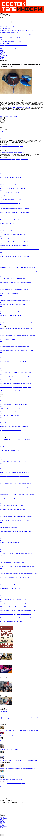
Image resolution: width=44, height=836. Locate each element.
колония (17, 116)
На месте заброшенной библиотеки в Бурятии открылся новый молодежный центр (15, 138)
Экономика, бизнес (3, 818)
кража (15, 116)
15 (31, 718)
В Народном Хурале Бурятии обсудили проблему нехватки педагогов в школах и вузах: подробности (19, 730)
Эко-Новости (2, 821)
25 (8, 721)
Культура (2, 54)
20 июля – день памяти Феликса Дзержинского (9, 740)
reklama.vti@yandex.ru (21, 783)
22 (31, 719)
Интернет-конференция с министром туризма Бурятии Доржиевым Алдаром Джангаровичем (17, 768)
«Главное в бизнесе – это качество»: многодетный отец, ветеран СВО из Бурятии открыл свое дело (18, 760)
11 (8, 718)
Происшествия (3, 57)
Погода (1, 827)
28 (25, 721)
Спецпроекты (2, 58)
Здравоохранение (3, 55)
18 (8, 719)
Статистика (7, 781)
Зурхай (1, 828)
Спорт (1, 56)
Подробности (2, 650)
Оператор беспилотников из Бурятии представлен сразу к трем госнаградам (14, 159)
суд (19, 116)
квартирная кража (10, 116)
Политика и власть (3, 817)
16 (37, 718)
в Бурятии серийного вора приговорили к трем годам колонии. (18, 107)
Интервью (2, 679)
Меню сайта (2, 781)
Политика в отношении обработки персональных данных (11, 786)
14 (25, 718)
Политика (2, 51)
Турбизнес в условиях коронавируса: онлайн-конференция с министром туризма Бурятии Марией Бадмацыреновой (21, 773)
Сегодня (1, 50)
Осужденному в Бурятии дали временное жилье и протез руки (11, 146)
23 (37, 719)
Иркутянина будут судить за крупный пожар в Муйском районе (12, 152)
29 (31, 721)
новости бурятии (3, 116)
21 (25, 719)
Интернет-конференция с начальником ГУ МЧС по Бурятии (11, 779)
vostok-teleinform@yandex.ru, (12, 783)
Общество (2, 53)
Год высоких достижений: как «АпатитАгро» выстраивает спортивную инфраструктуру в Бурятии (18, 674)
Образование (2, 822)
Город (1, 820)
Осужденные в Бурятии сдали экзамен (7, 131)
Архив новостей (3, 711)
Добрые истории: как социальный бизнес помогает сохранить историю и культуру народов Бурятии (18, 706)
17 (1, 719)
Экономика (2, 52)
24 (1, 721)
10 (1, 718)
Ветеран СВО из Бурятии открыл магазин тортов (9, 693)
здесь (20, 833)
